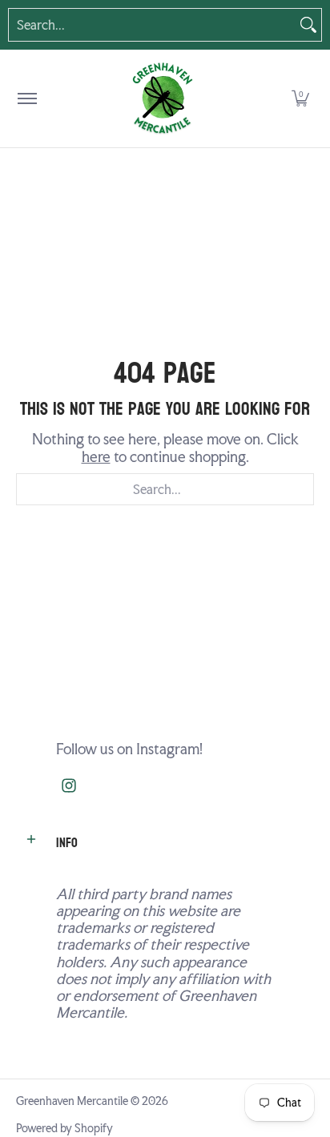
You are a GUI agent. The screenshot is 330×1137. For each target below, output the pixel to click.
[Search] (308, 25)
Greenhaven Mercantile (72, 1101)
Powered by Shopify (64, 1128)
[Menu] (26, 98)
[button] (300, 98)
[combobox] (152, 25)
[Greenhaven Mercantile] (162, 98)
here (96, 456)
